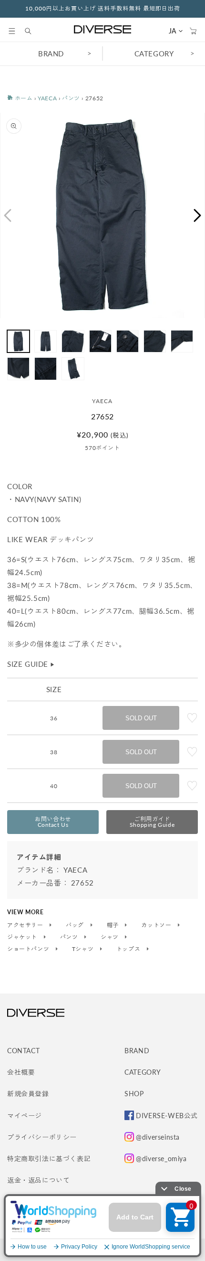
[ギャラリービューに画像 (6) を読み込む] (155, 341)
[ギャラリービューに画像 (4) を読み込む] (100, 341)
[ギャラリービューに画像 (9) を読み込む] (45, 368)
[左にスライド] (7, 215)
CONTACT (23, 1051)
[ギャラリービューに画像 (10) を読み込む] (73, 368)
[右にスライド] (198, 215)
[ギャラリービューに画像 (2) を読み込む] (45, 341)
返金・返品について (38, 1180)
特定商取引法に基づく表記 (49, 1158)
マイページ (24, 1115)
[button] (11, 31)
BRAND (51, 53)
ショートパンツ (29, 949)
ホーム (22, 98)
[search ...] (32, 31)
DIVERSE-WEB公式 (167, 1115)
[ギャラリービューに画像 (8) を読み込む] (18, 368)
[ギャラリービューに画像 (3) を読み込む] (73, 341)
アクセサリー (26, 925)
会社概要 (21, 1072)
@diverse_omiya (161, 1158)
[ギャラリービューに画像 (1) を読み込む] (18, 341)
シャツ (110, 937)
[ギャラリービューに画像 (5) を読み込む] (127, 341)
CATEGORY (154, 53)
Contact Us (53, 821)
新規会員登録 (28, 1094)
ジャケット (23, 937)
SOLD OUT (141, 718)
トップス (129, 949)
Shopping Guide (152, 821)
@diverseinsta (158, 1137)
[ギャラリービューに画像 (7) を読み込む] (182, 341)
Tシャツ (83, 949)
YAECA (47, 98)
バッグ (75, 925)
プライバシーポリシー (42, 1137)
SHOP (134, 1094)
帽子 (114, 925)
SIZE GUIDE (31, 664)
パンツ (71, 98)
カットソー (157, 925)
